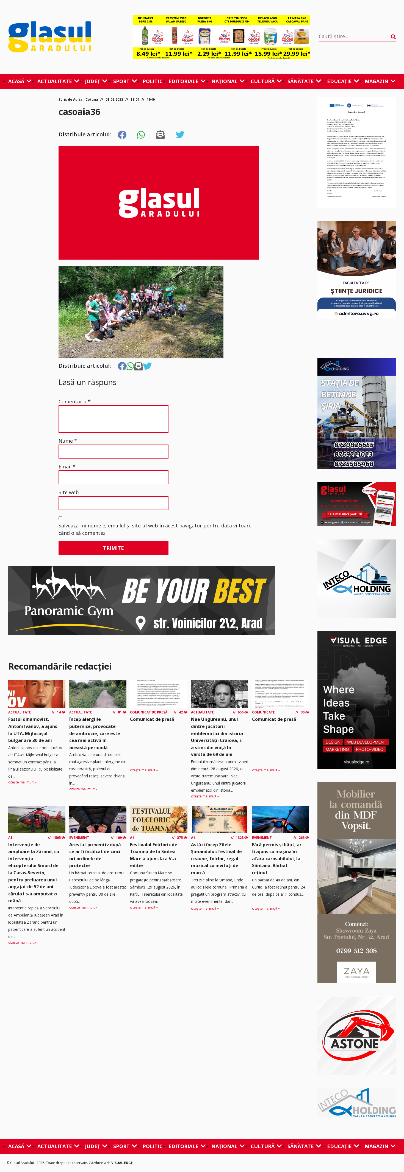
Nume (68, 440)
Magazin (376, 81)
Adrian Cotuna (85, 99)
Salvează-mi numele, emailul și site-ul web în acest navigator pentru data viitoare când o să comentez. (155, 529)
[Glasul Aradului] (66, 36)
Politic (153, 81)
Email (67, 466)
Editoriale (183, 81)
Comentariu (75, 401)
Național (224, 81)
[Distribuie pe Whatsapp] (141, 135)
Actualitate (54, 81)
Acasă (16, 81)
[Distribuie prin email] (160, 135)
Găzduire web (100, 1162)
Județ (92, 81)
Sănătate (300, 81)
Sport (121, 81)
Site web (69, 492)
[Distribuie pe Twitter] (180, 135)
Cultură (263, 81)
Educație (339, 81)
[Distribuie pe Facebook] (122, 135)
